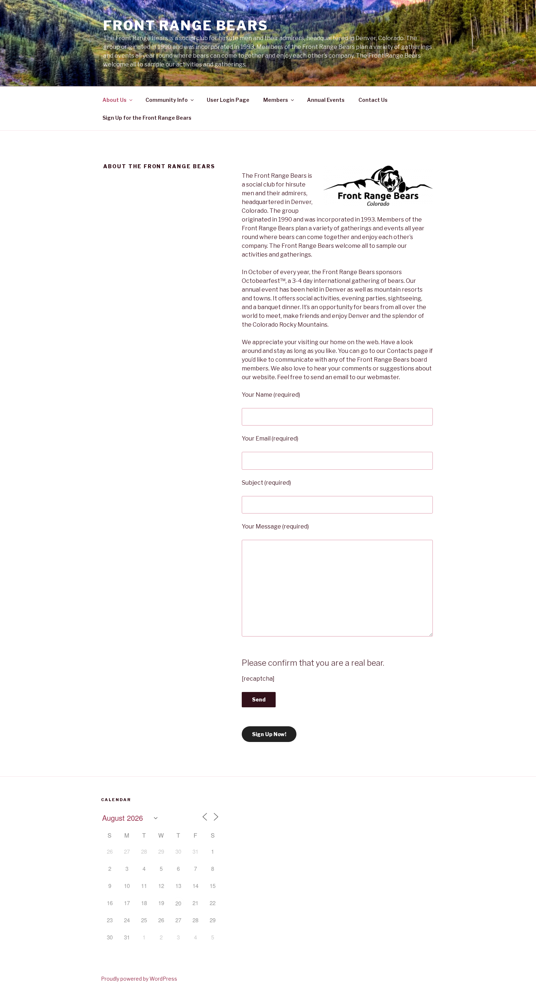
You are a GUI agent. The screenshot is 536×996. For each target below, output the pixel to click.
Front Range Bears (185, 26)
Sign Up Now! (269, 734)
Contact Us (373, 100)
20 (178, 903)
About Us (114, 100)
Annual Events (326, 100)
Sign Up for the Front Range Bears (146, 118)
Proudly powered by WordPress (139, 979)
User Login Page (228, 100)
